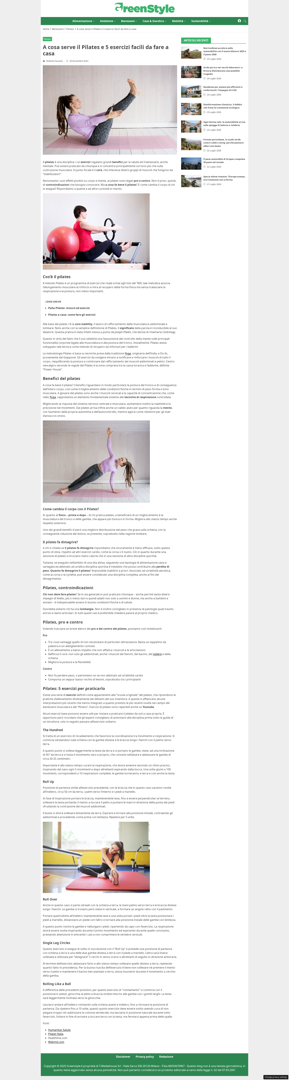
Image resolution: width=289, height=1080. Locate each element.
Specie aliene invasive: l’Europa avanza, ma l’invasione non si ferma (224, 178)
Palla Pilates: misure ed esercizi (69, 308)
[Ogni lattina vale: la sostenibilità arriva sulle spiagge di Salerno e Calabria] (191, 126)
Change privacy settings (276, 1077)
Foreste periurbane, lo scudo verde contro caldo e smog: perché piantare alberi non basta (223, 142)
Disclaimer (123, 1056)
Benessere (128, 21)
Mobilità (177, 21)
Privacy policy (145, 1056)
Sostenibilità (199, 21)
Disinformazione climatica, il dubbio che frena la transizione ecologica (222, 106)
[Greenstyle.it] (144, 8)
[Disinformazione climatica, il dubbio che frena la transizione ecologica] (191, 109)
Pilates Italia (55, 1034)
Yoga (128, 353)
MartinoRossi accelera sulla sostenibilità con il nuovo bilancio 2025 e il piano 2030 (224, 51)
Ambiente (106, 21)
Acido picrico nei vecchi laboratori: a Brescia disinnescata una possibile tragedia (223, 70)
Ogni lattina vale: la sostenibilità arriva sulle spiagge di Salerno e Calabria (224, 123)
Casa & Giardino (153, 21)
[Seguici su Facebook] (239, 21)
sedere (157, 654)
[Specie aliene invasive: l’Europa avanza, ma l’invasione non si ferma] (191, 181)
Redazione (166, 1056)
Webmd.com (56, 1042)
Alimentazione (82, 21)
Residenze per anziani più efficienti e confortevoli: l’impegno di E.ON (223, 88)
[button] (245, 21)
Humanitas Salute (59, 1030)
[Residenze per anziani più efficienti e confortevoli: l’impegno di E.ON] (191, 91)
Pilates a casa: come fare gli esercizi (71, 315)
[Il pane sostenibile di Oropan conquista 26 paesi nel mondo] (191, 164)
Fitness (47, 39)
